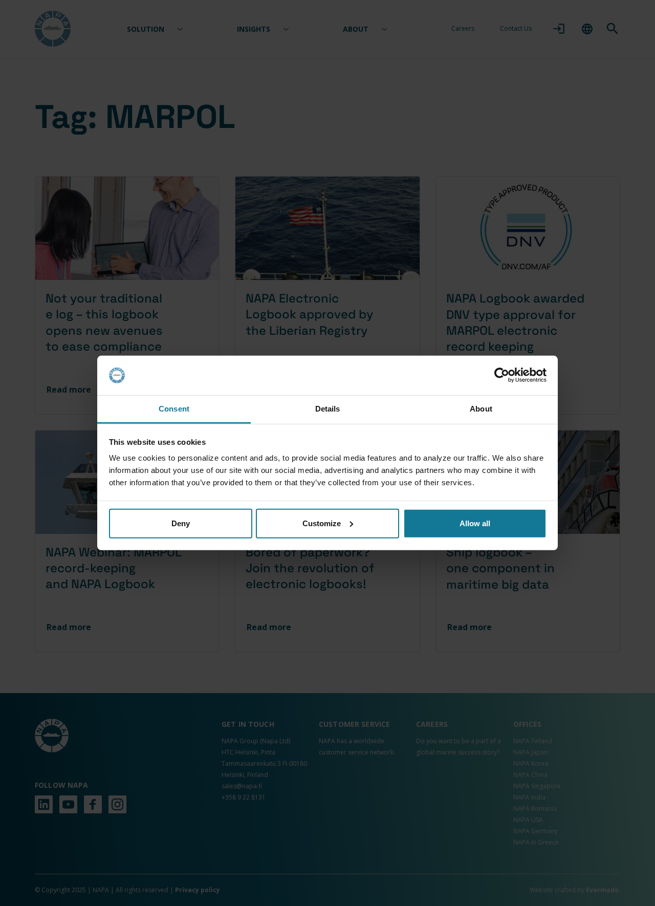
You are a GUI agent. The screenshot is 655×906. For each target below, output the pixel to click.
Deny (180, 523)
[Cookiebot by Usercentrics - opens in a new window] (502, 375)
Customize (321, 523)
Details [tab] (327, 408)
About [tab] (481, 408)
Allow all (475, 523)
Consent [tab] (174, 408)
